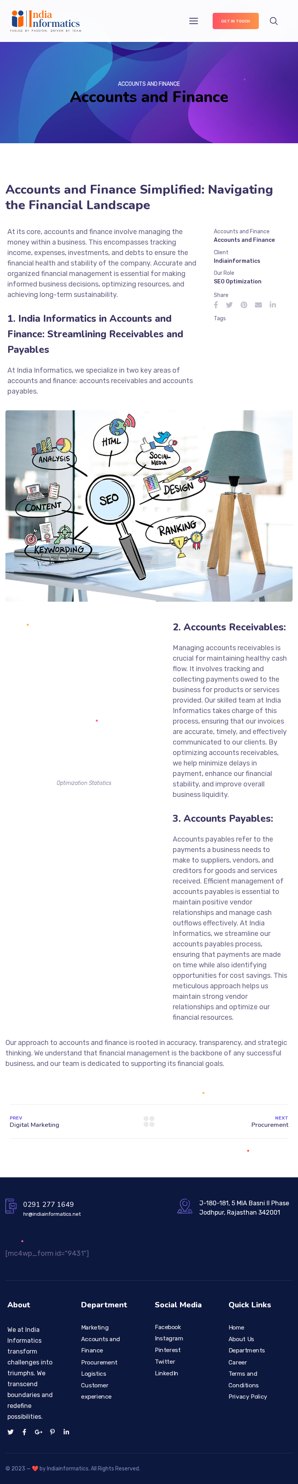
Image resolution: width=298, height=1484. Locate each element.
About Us (241, 1339)
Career (238, 1362)
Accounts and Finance (100, 1345)
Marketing (95, 1327)
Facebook (168, 1326)
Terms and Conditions (244, 1379)
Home (236, 1327)
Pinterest (168, 1350)
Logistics (93, 1373)
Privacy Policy (248, 1396)
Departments (247, 1350)
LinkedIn (166, 1372)
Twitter (165, 1361)
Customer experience (96, 1391)
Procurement (99, 1362)
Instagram (169, 1338)
